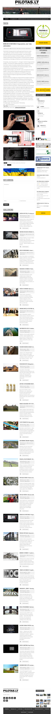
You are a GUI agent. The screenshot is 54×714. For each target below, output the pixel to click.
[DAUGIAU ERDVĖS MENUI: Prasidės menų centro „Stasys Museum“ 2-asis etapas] (45, 695)
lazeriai (17, 162)
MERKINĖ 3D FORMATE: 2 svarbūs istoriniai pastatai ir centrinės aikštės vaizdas (27, 553)
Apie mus (20, 709)
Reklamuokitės (28, 709)
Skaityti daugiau (25, 228)
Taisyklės (30, 712)
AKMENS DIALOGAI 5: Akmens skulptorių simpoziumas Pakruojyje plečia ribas (23, 18)
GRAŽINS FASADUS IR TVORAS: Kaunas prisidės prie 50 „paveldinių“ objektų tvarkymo (43, 203)
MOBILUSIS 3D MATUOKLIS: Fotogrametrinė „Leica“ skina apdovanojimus (27, 514)
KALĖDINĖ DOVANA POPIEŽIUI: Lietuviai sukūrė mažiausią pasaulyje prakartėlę (27, 625)
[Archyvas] (4, 701)
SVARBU (42, 106)
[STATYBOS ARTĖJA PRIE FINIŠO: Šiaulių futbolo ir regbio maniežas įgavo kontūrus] (48, 700)
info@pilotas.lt (40, 122)
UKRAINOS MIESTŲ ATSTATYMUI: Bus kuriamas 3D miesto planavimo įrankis (27, 308)
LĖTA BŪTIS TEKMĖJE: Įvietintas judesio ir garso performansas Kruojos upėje (43, 81)
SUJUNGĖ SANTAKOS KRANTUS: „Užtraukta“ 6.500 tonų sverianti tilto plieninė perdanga (43, 68)
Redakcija (13, 709)
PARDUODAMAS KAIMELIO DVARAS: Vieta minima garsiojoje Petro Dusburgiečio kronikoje (43, 175)
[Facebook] (7, 698)
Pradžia (7, 709)
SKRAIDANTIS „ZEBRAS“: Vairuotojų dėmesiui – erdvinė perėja (27, 588)
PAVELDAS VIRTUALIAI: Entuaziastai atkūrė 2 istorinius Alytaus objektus (27, 533)
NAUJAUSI (43, 48)
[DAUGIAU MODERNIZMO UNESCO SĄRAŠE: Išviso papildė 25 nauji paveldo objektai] (41, 703)
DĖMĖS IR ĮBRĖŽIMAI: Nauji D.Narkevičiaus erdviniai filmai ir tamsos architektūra (27, 645)
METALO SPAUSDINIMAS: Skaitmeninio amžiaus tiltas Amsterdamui (27, 607)
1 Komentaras (29, 234)
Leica (20, 162)
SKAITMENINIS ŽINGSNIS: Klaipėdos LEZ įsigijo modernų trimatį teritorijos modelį (27, 440)
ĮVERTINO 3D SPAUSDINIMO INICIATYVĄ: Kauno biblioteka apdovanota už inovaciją (27, 384)
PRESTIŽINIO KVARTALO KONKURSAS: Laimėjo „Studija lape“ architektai (43, 181)
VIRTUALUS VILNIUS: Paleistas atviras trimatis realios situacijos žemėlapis (27, 477)
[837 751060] (15, 698)
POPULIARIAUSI (43, 50)
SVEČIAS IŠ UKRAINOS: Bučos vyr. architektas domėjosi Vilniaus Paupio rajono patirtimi (27, 289)
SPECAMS (43, 53)
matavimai (23, 162)
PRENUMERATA (41, 101)
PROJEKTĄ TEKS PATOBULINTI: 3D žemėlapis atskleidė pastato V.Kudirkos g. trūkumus (27, 459)
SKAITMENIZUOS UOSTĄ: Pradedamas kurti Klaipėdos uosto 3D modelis (27, 328)
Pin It (5, 164)
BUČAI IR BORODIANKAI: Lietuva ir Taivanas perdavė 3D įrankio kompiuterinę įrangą (27, 250)
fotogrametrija (12, 162)
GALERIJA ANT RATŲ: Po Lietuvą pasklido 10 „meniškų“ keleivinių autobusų (27, 213)
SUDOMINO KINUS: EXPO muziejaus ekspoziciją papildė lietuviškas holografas (27, 665)
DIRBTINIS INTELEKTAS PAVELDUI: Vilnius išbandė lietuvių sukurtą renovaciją (27, 232)
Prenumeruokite (38, 709)
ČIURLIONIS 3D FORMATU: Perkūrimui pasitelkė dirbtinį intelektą (27, 269)
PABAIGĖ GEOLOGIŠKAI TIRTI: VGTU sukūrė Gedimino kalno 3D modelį (27, 404)
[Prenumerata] (4, 698)
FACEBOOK (40, 113)
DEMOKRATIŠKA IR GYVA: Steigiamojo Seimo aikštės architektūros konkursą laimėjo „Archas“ (43, 167)
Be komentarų (13, 48)
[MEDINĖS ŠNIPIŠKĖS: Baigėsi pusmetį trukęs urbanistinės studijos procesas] (37, 706)
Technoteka (23, 48)
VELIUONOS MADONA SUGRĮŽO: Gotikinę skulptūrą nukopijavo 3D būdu (27, 347)
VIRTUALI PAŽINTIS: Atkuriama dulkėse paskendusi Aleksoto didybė (27, 495)
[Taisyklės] (7, 701)
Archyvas (23, 712)
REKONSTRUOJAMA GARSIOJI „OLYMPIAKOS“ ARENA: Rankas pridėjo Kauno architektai (43, 55)
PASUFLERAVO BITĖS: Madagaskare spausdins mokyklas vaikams (27, 364)
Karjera (47, 709)
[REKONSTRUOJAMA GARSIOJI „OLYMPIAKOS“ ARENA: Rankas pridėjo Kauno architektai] (37, 695)
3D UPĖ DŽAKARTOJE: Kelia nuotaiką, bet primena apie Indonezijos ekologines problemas (27, 422)
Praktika (5, 23)
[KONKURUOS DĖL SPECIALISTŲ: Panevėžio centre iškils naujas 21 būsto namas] (37, 703)
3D (8, 162)
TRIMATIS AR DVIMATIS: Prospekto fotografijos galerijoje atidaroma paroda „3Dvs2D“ (27, 570)
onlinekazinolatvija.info (20, 107)
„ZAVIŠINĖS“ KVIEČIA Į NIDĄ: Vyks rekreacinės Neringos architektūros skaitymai (43, 62)
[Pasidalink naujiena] (10, 698)
